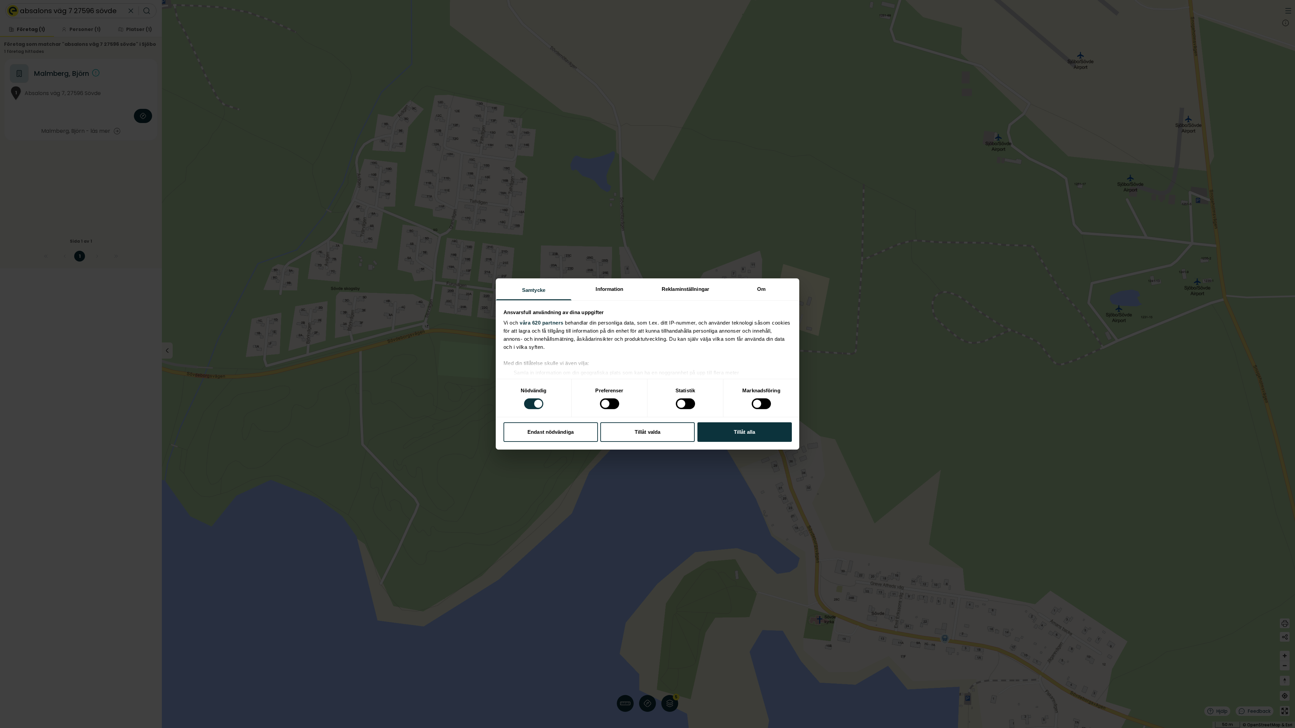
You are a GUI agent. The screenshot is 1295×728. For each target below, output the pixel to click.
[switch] (609, 403)
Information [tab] (609, 289)
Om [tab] (761, 289)
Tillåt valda (647, 432)
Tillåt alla (744, 432)
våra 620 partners (542, 323)
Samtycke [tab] (533, 290)
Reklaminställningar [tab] (685, 289)
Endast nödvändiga (550, 432)
